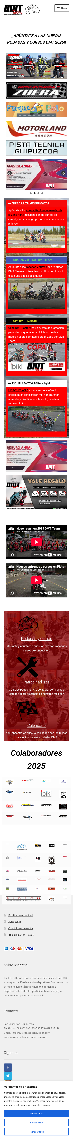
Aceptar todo (36, 1113)
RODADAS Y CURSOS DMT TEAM (32, 260)
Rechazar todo (36, 1131)
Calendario (36, 725)
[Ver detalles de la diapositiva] (37, 174)
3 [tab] (38, 193)
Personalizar (36, 1122)
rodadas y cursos (36, 267)
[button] (36, 203)
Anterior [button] (9, 173)
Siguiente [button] (63, 173)
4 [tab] (42, 193)
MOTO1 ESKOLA (18, 390)
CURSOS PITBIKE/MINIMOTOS (30, 203)
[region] (36, 1110)
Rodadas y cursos (36, 638)
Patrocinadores (36, 682)
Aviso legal (14, 921)
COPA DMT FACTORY (25, 321)
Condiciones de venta (20, 928)
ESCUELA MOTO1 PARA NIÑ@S (31, 383)
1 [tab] (31, 193)
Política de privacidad (20, 915)
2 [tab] (34, 193)
